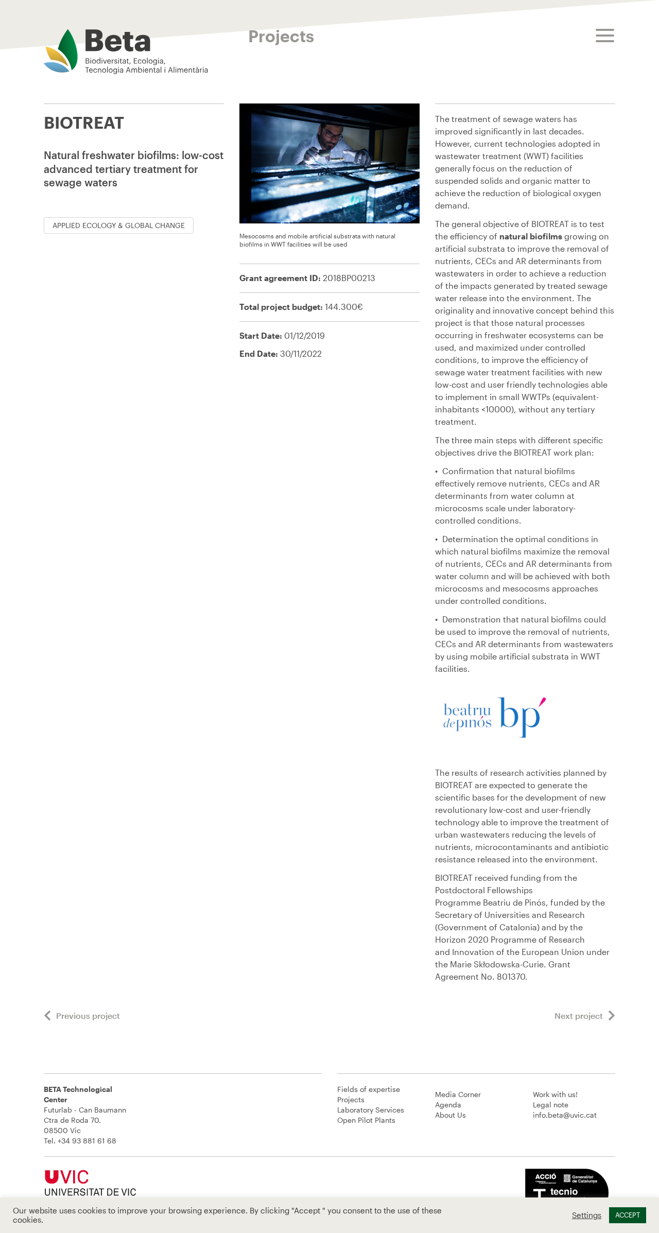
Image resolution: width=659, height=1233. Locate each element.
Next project (578, 1015)
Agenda (448, 1104)
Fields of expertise (368, 1089)
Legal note (550, 1104)
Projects (351, 1099)
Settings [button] (586, 1215)
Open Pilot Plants (366, 1120)
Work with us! (555, 1094)
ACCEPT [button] (627, 1215)
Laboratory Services (370, 1109)
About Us (450, 1114)
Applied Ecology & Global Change (119, 225)
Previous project (88, 1015)
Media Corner (458, 1094)
